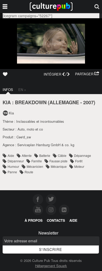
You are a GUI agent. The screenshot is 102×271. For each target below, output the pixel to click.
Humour (13, 166)
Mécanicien (35, 166)
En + (22, 89)
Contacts (56, 220)
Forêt (78, 161)
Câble (62, 155)
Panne (12, 172)
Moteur (79, 166)
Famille (36, 161)
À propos (34, 220)
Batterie (44, 155)
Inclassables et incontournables (40, 121)
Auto (21, 129)
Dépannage (82, 155)
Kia (11, 112)
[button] (87, 74)
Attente (27, 155)
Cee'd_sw (23, 136)
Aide (11, 155)
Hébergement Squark (51, 265)
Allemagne (64, 102)
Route (29, 172)
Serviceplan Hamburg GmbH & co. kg (45, 144)
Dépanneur (16, 161)
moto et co (35, 129)
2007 (88, 102)
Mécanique (59, 166)
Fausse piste (58, 161)
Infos (8, 89)
